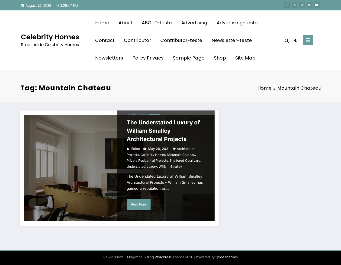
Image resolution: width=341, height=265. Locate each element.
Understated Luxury (142, 166)
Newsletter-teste (232, 40)
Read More (138, 204)
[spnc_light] (295, 40)
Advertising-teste (237, 22)
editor (135, 149)
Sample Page (189, 58)
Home (102, 22)
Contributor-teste (181, 40)
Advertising (194, 22)
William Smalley (170, 166)
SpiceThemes (227, 257)
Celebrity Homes (50, 37)
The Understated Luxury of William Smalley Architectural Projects (163, 130)
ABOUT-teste (157, 22)
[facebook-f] (287, 5)
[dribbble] (302, 5)
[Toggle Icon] (308, 40)
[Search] (287, 40)
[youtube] (317, 5)
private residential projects (147, 160)
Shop (220, 58)
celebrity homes (153, 155)
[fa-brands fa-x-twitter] (294, 5)
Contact (105, 40)
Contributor (137, 40)
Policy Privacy (148, 58)
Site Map (245, 58)
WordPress (163, 257)
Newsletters (109, 58)
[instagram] (309, 5)
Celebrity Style (137, 114)
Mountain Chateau (181, 155)
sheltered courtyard (185, 160)
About (125, 22)
